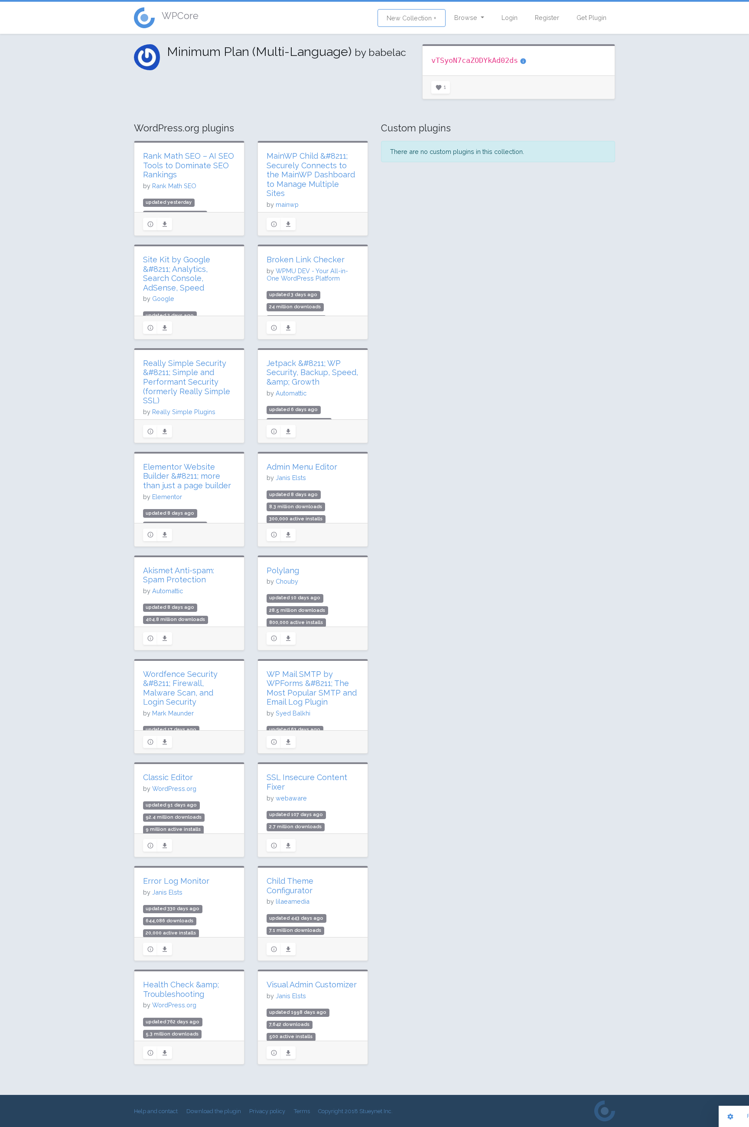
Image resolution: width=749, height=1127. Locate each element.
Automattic (291, 393)
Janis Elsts (291, 477)
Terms (302, 1111)
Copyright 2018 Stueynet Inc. (355, 1111)
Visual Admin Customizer (312, 984)
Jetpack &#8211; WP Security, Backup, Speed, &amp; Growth (312, 372)
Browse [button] (466, 17)
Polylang (283, 570)
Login (510, 17)
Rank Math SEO (174, 185)
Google (163, 298)
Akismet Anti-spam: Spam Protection (178, 575)
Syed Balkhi (293, 713)
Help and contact (156, 1111)
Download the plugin (213, 1111)
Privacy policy (267, 1111)
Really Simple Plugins (183, 411)
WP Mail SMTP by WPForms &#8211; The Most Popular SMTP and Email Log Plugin (312, 688)
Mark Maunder (173, 713)
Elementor (167, 496)
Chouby (287, 581)
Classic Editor (168, 777)
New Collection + (411, 18)
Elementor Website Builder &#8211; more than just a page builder (187, 476)
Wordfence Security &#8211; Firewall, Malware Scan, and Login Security (180, 688)
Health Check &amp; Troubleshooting (181, 989)
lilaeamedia (292, 901)
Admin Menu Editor (302, 466)
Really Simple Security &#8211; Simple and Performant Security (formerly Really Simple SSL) (186, 382)
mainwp (287, 204)
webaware (291, 798)
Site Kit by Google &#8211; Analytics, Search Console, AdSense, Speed (176, 273)
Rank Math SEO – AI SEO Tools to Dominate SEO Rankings (188, 165)
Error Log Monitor (176, 880)
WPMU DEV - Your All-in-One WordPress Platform (307, 274)
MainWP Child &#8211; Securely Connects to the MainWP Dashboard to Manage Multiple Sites (311, 174)
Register (547, 17)
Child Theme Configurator (290, 885)
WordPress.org (174, 788)
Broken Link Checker (306, 259)
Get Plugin (591, 17)
